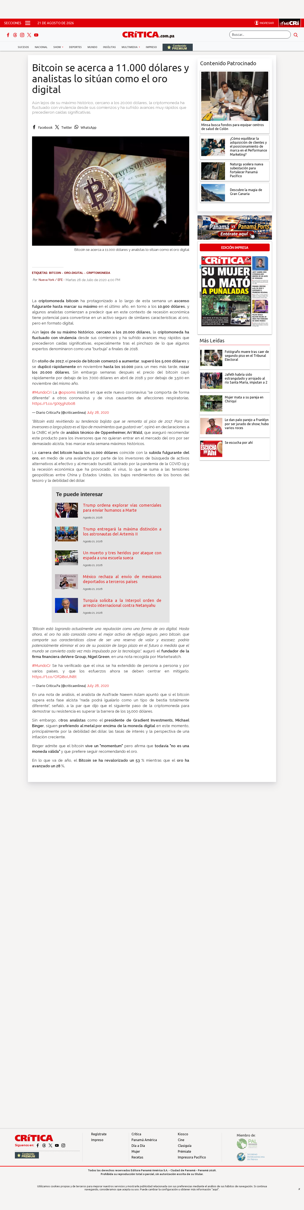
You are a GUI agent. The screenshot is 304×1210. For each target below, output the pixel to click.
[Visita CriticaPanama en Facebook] (38, 1145)
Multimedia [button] (130, 47)
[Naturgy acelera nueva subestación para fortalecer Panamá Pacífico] (213, 170)
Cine (181, 1140)
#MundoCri (41, 392)
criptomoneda (98, 272)
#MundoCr (41, 665)
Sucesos (23, 47)
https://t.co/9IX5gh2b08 (53, 403)
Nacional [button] (41, 47)
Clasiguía (184, 1145)
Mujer (136, 1151)
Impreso (151, 47)
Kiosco (183, 1134)
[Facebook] (8, 34)
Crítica (136, 1134)
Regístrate (99, 1134)
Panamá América (144, 1140)
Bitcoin (55, 272)
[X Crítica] (29, 34)
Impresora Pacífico (192, 1157)
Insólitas (109, 47)
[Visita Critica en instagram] (63, 1145)
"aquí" (215, 1189)
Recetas (137, 1157)
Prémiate (184, 1151)
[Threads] (15, 34)
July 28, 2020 (98, 412)
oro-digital (73, 272)
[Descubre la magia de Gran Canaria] (213, 192)
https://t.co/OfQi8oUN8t (54, 677)
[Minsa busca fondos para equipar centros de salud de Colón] (234, 96)
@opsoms (67, 392)
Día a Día (138, 1145)
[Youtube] (36, 34)
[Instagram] (22, 34)
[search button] (295, 34)
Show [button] (57, 47)
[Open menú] (27, 23)
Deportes (75, 47)
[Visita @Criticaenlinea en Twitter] (44, 1145)
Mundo (92, 47)
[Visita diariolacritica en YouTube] (57, 1145)
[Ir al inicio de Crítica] (150, 34)
